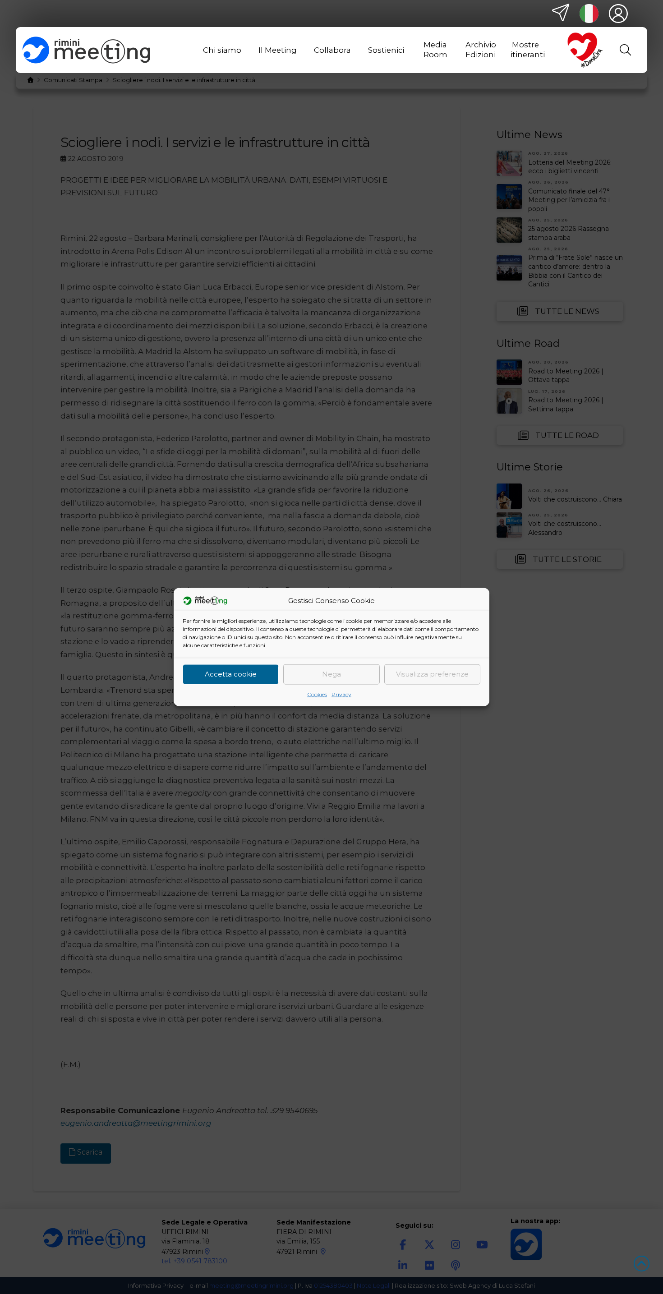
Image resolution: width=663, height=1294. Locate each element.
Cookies (317, 694)
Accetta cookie (231, 674)
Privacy (341, 694)
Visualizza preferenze (432, 674)
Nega (331, 674)
